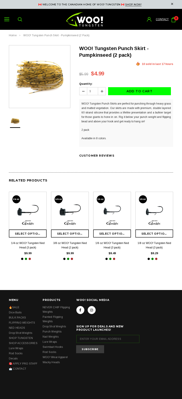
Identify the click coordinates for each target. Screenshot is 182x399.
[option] (39, 77)
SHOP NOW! (133, 4)
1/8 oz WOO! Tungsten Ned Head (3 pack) (154, 245)
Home (13, 35)
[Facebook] (80, 310)
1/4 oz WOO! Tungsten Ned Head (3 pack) (28, 245)
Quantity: (86, 83)
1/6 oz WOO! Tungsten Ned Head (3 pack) (112, 245)
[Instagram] (92, 310)
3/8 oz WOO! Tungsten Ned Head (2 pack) (70, 245)
